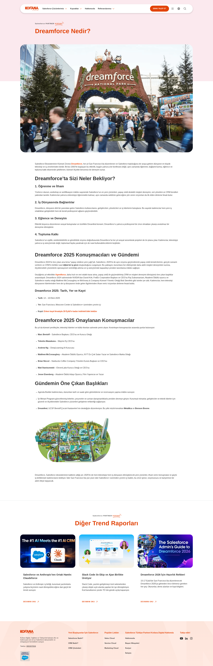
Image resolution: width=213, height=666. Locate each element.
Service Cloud (110, 643)
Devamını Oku (29, 602)
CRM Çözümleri (74, 648)
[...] (173, 9)
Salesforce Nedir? (75, 638)
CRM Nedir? (73, 643)
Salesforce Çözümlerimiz (53, 9)
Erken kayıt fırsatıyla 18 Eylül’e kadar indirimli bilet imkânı (70, 311)
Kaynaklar (74, 9)
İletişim (128, 653)
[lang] (179, 9)
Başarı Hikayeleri (132, 643)
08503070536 (31, 646)
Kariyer (128, 648)
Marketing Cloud (111, 648)
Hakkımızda (90, 9)
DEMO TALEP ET (159, 8)
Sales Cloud (110, 638)
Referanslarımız (104, 9)
